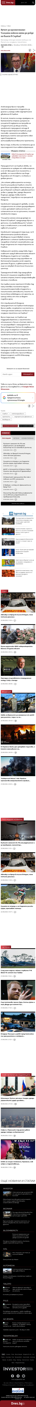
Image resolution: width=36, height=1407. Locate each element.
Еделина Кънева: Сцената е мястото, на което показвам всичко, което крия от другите (24, 531)
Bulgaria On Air (27, 1354)
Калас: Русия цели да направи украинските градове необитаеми (25, 551)
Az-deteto (9, 1360)
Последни (6, 438)
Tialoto (7, 1284)
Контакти (19, 1383)
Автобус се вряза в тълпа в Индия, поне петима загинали (17, 454)
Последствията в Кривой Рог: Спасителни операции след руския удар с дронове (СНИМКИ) (25, 521)
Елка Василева (5, 50)
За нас (6, 1383)
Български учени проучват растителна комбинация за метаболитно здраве (21, 1306)
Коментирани (28, 438)
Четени (16, 438)
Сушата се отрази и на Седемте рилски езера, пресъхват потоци (16, 462)
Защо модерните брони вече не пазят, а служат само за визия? (24, 540)
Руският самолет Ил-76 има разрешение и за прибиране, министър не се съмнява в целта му (17, 445)
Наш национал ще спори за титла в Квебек (21, 1253)
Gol (5, 1249)
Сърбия (5, 413)
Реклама (28, 1383)
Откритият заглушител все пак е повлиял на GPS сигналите (17, 478)
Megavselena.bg (19, 1362)
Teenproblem (10, 1336)
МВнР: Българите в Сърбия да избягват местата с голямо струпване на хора (23, 155)
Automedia (9, 1265)
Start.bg (19, 1360)
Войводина (6, 419)
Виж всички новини (18, 503)
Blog (14, 1360)
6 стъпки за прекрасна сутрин (13, 1294)
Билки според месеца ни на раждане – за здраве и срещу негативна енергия (21, 1324)
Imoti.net (32, 1357)
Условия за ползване (25, 1385)
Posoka (32, 1360)
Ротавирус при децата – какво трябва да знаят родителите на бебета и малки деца (17, 1312)
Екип (12, 1383)
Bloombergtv (10, 1230)
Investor (8, 1188)
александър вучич (18, 413)
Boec (13, 1362)
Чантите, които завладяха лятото (15, 1346)
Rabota (4, 1360)
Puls (5, 1301)
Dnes (12, 1354)
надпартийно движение (23, 416)
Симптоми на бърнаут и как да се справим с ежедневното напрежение (25, 561)
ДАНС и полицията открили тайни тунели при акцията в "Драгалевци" (17, 470)
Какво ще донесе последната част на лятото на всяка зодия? (22, 1341)
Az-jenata (8, 1319)
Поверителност (9, 1385)
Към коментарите (26, 426)
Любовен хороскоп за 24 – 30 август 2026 (16, 1330)
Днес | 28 (24, 2)
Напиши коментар (10, 426)
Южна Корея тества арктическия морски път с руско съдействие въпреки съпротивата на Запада (17, 1201)
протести (6, 416)
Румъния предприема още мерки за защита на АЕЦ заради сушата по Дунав (20, 1235)
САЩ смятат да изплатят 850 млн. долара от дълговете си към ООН (22, 1193)
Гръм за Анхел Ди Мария (10, 1259)
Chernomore (25, 1360)
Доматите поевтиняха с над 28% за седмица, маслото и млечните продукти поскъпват (24, 573)
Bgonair (7, 1209)
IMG (3, 1354)
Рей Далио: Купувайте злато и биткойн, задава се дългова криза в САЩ (16, 1242)
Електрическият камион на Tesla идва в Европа (21, 1270)
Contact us (18, 1398)
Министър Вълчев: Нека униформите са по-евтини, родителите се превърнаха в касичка (17, 495)
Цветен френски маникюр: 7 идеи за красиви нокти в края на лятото (22, 1289)
